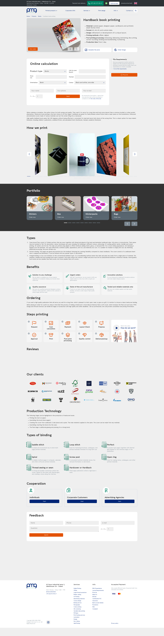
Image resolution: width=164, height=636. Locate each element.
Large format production (80, 592)
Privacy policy (114, 623)
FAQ (93, 607)
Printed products (50, 10)
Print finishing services (79, 615)
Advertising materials (79, 598)
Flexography (77, 604)
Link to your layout (73, 71)
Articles (94, 596)
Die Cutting (77, 621)
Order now (32, 217)
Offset (75, 590)
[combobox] (55, 71)
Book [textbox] (42, 82)
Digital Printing (77, 588)
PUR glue (76, 613)
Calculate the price (94, 50)
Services (86, 10)
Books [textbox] (47, 71)
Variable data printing (79, 611)
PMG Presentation (97, 588)
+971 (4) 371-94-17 (51, 593)
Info (115, 10)
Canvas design (77, 600)
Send (67, 96)
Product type (36, 71)
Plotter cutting (77, 594)
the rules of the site (96, 98)
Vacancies (95, 600)
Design (75, 619)
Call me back (114, 3)
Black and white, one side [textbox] (85, 82)
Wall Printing (77, 623)
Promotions (95, 604)
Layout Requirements (98, 590)
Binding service (77, 602)
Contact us (129, 10)
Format (71, 77)
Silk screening (77, 609)
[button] (70, 49)
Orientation (34, 82)
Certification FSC (96, 598)
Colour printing (77, 607)
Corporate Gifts (70, 10)
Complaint (95, 609)
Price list (94, 592)
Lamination (76, 617)
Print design (101, 10)
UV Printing (76, 596)
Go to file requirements (120, 68)
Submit (46, 535)
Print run (31, 77)
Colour (71, 82)
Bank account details (97, 602)
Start (44, 501)
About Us (94, 594)
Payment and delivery (79, 3)
